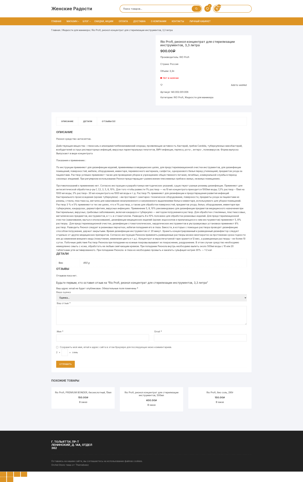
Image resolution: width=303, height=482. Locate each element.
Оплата (123, 21)
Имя (60, 331)
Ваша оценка (63, 292)
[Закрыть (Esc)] (3, 474)
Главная (56, 21)
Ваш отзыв (64, 303)
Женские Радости (71, 8)
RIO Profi (178, 97)
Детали (87, 121)
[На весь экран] (17, 474)
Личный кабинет (200, 21)
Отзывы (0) (108, 121)
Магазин (72, 21)
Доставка (139, 21)
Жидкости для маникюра (76, 30)
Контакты (178, 21)
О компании (158, 21)
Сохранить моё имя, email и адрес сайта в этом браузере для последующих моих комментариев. (116, 347)
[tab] (67, 121)
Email (158, 331)
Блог (86, 21)
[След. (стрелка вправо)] (10, 479)
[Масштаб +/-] (24, 474)
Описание (67, 121)
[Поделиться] (10, 474)
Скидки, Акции (103, 21)
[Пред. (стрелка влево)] (3, 479)
